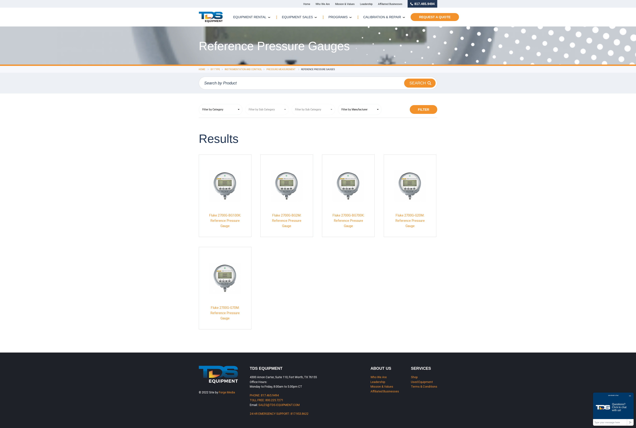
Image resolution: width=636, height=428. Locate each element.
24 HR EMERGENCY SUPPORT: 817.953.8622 (279, 413)
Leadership (366, 4)
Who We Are (323, 4)
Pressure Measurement (281, 69)
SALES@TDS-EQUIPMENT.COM (279, 405)
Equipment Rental (249, 17)
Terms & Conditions (424, 386)
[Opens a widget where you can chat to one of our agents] (613, 409)
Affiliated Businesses (390, 4)
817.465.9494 (424, 4)
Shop (414, 377)
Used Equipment (422, 382)
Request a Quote (434, 17)
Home (306, 4)
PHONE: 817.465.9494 (264, 395)
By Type (215, 69)
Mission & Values (345, 4)
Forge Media (227, 392)
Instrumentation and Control (243, 69)
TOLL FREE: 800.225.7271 (266, 400)
